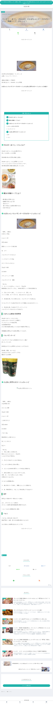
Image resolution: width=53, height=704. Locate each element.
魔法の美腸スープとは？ (14, 120)
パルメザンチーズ (11, 128)
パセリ (8, 137)
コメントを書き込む (26, 685)
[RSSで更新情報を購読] (39, 580)
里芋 (8, 134)
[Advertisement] (26, 50)
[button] (35, 33)
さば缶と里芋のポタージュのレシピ (17, 131)
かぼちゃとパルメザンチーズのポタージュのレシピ (21, 123)
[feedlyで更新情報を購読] (13, 580)
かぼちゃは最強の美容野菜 (13, 126)
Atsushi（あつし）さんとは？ (16, 117)
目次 (26, 113)
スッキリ (4, 555)
